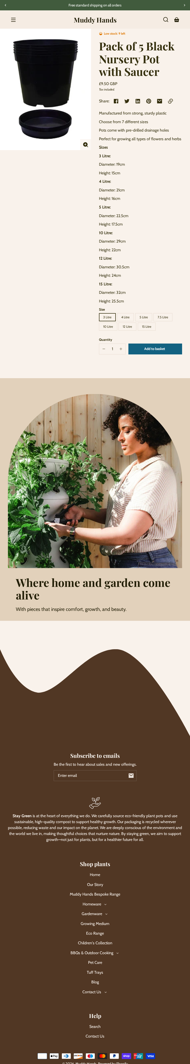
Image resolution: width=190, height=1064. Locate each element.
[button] (165, 19)
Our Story (95, 884)
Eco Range (95, 933)
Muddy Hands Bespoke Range (95, 894)
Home (95, 874)
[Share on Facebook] (116, 101)
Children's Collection (95, 943)
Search (95, 1026)
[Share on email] (159, 101)
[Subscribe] (131, 775)
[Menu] (13, 19)
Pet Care (95, 962)
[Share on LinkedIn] (137, 101)
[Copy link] (170, 101)
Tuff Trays (95, 972)
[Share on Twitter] (126, 101)
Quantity (105, 340)
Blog (95, 982)
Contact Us (95, 1036)
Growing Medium (95, 923)
